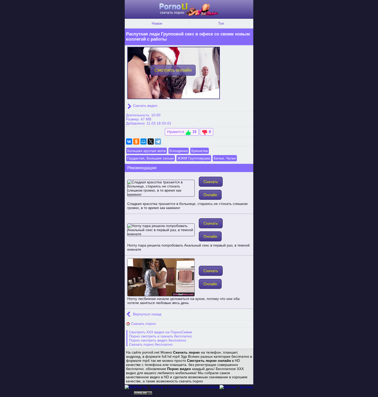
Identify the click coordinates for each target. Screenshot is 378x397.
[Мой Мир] (143, 141)
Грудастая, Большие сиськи (150, 158)
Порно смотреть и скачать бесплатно (160, 336)
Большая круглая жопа (146, 151)
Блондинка (178, 151)
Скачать (210, 181)
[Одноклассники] (136, 141)
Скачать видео (144, 105)
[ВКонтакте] (129, 141)
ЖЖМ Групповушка (193, 158)
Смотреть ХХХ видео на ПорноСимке (160, 332)
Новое (157, 23)
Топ (221, 23)
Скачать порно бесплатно (151, 344)
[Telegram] (158, 141)
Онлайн (210, 195)
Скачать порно (143, 324)
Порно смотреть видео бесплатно (157, 340)
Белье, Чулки (225, 158)
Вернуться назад (146, 314)
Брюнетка (199, 151)
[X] (151, 141)
